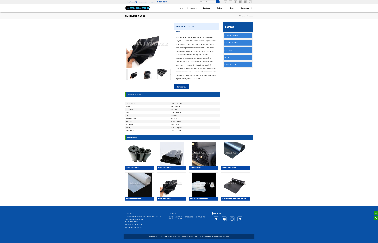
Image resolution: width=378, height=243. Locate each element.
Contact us (245, 8)
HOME (171, 217)
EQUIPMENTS (200, 217)
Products (206, 8)
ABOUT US (179, 217)
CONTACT (178, 219)
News (232, 8)
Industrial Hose (231, 43)
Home (181, 8)
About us (193, 8)
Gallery (219, 8)
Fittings (227, 57)
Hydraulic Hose (231, 35)
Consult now (181, 87)
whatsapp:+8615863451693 (158, 2)
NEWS (171, 219)
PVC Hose (228, 50)
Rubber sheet (230, 65)
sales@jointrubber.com (139, 2)
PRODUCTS (189, 217)
